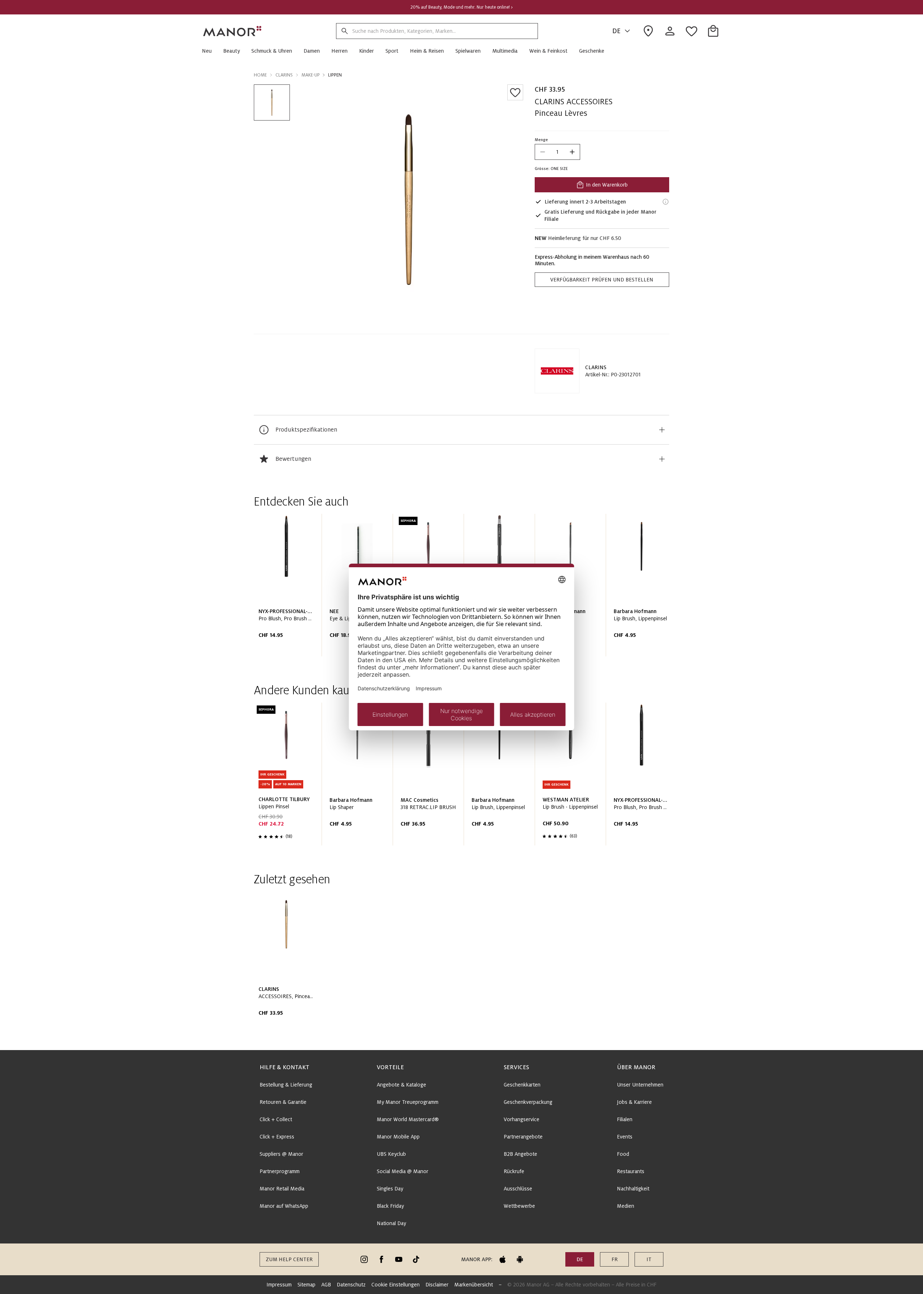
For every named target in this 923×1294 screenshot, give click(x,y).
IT (649, 1259)
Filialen (624, 1119)
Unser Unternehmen (640, 1085)
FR (614, 1259)
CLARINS (595, 367)
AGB (326, 1285)
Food (623, 1154)
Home (260, 75)
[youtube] (399, 1259)
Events (624, 1137)
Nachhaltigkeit (633, 1189)
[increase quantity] (572, 151)
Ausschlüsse (518, 1189)
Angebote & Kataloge (401, 1085)
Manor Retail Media (282, 1189)
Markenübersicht (473, 1285)
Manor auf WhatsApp (284, 1206)
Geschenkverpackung (528, 1102)
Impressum (279, 1285)
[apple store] (502, 1259)
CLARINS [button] (284, 75)
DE (616, 31)
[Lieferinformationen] (665, 201)
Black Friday (390, 1206)
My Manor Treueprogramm (407, 1102)
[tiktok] (416, 1259)
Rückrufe (514, 1171)
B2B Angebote (520, 1154)
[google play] (520, 1259)
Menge (541, 139)
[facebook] (381, 1259)
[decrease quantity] (542, 151)
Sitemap (306, 1285)
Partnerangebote (523, 1137)
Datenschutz (351, 1285)
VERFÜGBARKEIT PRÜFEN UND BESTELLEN (601, 280)
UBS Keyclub (391, 1154)
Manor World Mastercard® (408, 1119)
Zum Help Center (289, 1259)
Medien (625, 1206)
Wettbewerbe (519, 1206)
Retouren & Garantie (283, 1102)
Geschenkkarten (522, 1085)
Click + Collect (276, 1119)
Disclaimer (437, 1285)
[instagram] (364, 1259)
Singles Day (390, 1189)
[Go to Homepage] (232, 31)
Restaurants (630, 1171)
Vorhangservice (521, 1119)
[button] (209, 50)
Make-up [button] (310, 75)
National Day (391, 1223)
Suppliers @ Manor (281, 1154)
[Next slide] (643, 588)
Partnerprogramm (280, 1171)
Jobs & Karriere (634, 1102)
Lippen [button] (335, 75)
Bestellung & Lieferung (286, 1085)
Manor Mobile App (398, 1137)
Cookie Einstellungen (395, 1285)
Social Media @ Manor (402, 1171)
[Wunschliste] (515, 92)
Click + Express (277, 1137)
